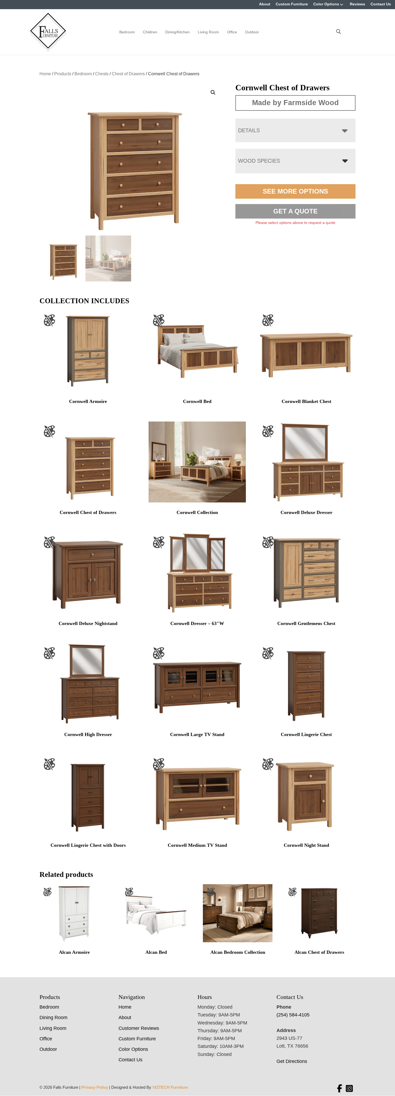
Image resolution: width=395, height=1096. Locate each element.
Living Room (208, 32)
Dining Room (53, 1017)
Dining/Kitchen (177, 32)
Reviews (357, 4)
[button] (213, 92)
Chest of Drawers (128, 74)
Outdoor (252, 32)
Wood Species (259, 161)
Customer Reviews (139, 1028)
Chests (102, 74)
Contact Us (381, 4)
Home (45, 74)
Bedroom (127, 32)
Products (62, 74)
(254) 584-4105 (293, 1015)
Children (150, 32)
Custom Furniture (292, 4)
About (264, 4)
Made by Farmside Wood (295, 103)
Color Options (326, 4)
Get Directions (291, 1061)
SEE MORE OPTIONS (295, 191)
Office (232, 32)
